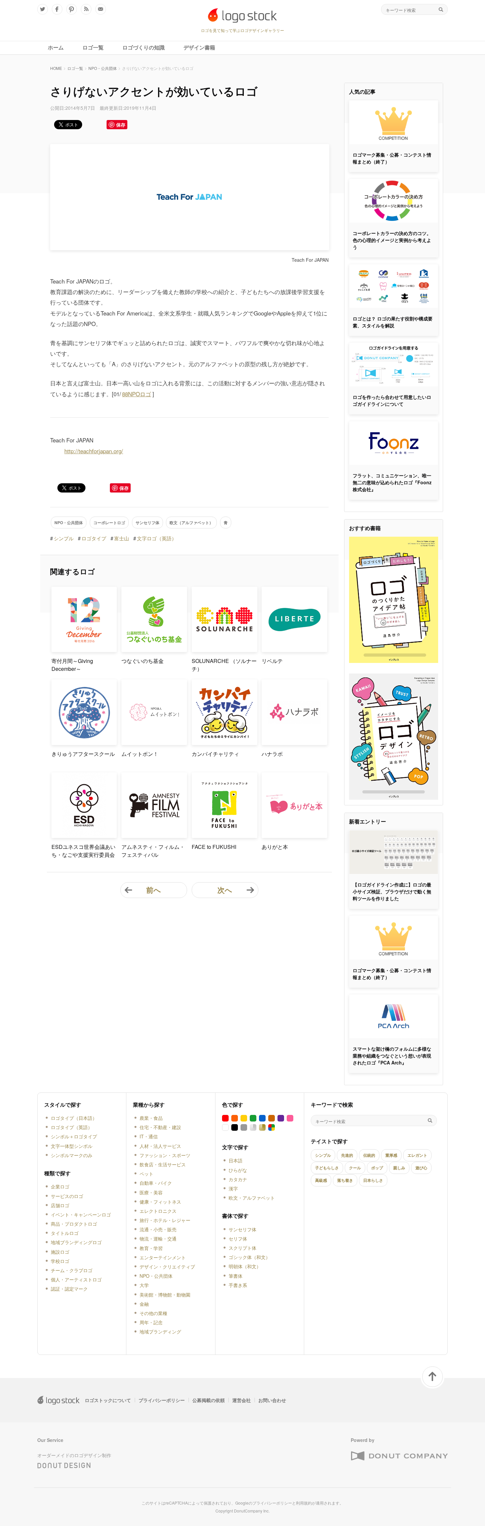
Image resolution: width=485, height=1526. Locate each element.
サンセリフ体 (147, 522)
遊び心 (421, 1168)
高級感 (321, 1180)
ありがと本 (275, 847)
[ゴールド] (262, 1127)
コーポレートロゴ (109, 522)
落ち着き (345, 1180)
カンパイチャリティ (215, 754)
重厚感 (391, 1155)
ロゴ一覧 (75, 68)
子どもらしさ (327, 1168)
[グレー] (243, 1127)
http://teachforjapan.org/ (93, 451)
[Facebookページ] (57, 9)
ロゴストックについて (108, 1400)
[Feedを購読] (86, 9)
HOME (56, 68)
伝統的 (369, 1155)
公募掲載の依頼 (208, 1400)
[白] (225, 1127)
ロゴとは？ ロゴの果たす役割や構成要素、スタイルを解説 (393, 322)
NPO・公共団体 (102, 68)
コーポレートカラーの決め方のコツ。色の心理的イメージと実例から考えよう (392, 240)
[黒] (234, 1127)
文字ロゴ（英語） (157, 538)
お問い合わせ (272, 1400)
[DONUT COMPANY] (399, 1456)
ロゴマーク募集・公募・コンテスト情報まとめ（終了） (392, 158)
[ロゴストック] (242, 15)
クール (355, 1168)
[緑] (253, 1118)
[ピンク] (290, 1118)
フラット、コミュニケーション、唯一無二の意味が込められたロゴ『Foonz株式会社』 (392, 482)
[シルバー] (253, 1127)
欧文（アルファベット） (191, 522)
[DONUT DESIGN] (64, 1464)
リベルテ (272, 661)
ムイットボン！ (139, 754)
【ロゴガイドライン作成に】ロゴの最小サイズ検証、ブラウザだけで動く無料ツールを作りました (392, 891)
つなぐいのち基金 (142, 661)
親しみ (399, 1168)
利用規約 (304, 1503)
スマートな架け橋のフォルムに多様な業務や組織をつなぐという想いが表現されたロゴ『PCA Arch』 (392, 1055)
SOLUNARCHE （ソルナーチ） (224, 665)
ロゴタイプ (93, 538)
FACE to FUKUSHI (214, 847)
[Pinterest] (71, 9)
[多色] (271, 1127)
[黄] (243, 1118)
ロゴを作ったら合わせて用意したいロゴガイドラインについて (392, 400)
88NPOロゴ (136, 394)
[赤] (225, 1118)
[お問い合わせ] (100, 9)
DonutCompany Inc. (252, 1510)
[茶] (271, 1118)
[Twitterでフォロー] (42, 9)
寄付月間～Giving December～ (72, 665)
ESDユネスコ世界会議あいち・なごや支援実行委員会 (83, 850)
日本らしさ (373, 1180)
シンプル (64, 538)
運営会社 (241, 1400)
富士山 (121, 538)
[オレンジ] (234, 1118)
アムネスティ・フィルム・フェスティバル (153, 850)
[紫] (280, 1118)
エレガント (417, 1155)
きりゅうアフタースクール (83, 754)
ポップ (377, 1168)
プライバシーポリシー (162, 1400)
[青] (262, 1118)
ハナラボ (272, 754)
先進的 (347, 1155)
